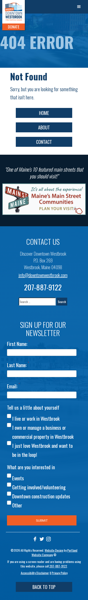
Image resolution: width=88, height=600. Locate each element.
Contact (44, 141)
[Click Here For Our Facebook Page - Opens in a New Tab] (35, 539)
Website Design (54, 550)
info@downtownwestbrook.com (43, 275)
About (44, 127)
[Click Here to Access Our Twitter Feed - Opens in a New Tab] (41, 539)
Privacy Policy (59, 572)
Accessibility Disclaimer (35, 572)
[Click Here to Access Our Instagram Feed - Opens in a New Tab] (48, 539)
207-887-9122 (43, 287)
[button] (79, 7)
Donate (13, 27)
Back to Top (44, 587)
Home (44, 113)
